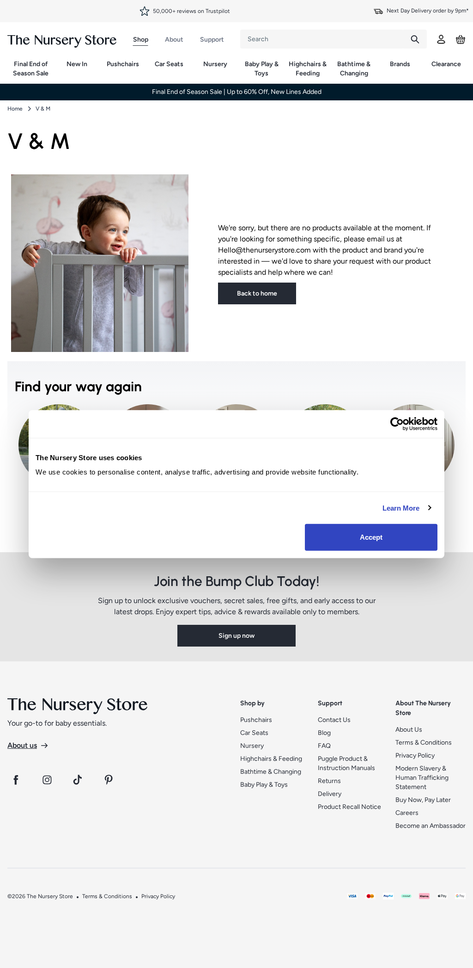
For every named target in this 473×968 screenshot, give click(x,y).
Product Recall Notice (349, 807)
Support (212, 39)
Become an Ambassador (430, 826)
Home (15, 108)
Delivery (329, 794)
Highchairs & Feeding (308, 68)
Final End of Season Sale (31, 68)
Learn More (401, 508)
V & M (43, 108)
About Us (408, 730)
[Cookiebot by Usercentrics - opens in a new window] (397, 424)
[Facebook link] (15, 779)
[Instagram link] (47, 779)
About (174, 39)
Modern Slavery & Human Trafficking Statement (422, 778)
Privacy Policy (415, 755)
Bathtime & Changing (353, 68)
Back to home (257, 293)
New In (77, 64)
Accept (371, 537)
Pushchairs (123, 64)
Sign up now (236, 636)
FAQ (324, 746)
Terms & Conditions (423, 742)
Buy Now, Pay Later (423, 800)
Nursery (215, 64)
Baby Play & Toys (262, 68)
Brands (400, 64)
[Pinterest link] (110, 779)
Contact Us (334, 720)
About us (22, 745)
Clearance (446, 64)
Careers (406, 813)
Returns (329, 781)
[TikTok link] (78, 779)
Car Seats (169, 64)
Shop (140, 39)
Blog (324, 733)
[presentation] (321, 39)
